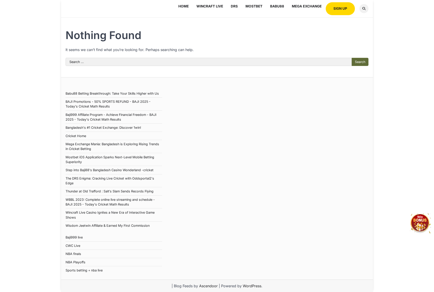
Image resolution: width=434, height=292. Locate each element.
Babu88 (277, 6)
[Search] (363, 8)
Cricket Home (76, 136)
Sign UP (340, 8)
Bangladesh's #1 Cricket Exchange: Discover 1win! (103, 127)
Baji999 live (74, 237)
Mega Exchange (307, 6)
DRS (234, 6)
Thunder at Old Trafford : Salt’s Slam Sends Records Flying (109, 191)
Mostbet (253, 6)
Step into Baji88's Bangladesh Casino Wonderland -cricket (109, 170)
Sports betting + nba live (84, 270)
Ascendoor (208, 286)
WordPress (252, 286)
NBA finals (73, 254)
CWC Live (73, 246)
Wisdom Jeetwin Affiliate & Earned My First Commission (108, 225)
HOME (183, 6)
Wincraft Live (209, 6)
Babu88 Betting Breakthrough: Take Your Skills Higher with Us (112, 93)
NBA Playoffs (75, 262)
